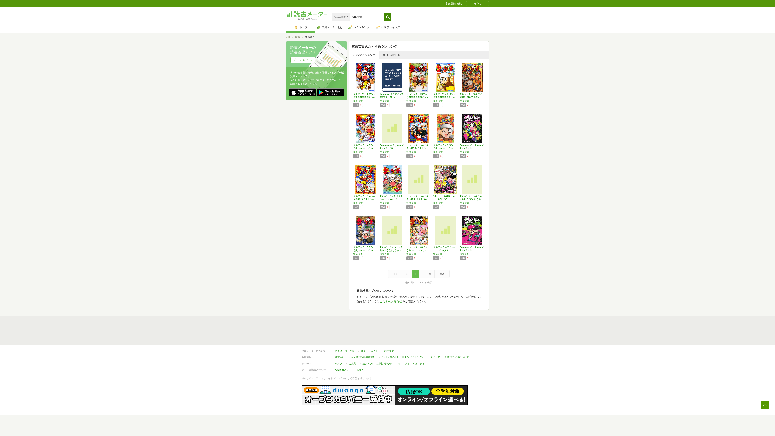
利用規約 (389, 351)
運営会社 (340, 357)
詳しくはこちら (303, 59)
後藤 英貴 (358, 101)
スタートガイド (369, 351)
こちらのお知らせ (391, 301)
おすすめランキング (364, 55)
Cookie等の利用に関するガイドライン (403, 357)
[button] (387, 17)
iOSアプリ (363, 370)
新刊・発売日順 (391, 55)
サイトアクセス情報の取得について (449, 357)
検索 (297, 37)
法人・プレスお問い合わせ (377, 363)
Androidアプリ (343, 370)
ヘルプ (338, 363)
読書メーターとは (344, 351)
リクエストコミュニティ (411, 363)
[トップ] (288, 37)
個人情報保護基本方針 (363, 357)
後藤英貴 (384, 152)
